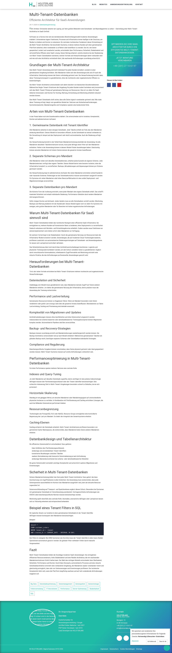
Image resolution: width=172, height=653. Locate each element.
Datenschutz (114, 649)
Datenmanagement (65, 584)
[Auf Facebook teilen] (109, 85)
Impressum (104, 649)
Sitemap (139, 649)
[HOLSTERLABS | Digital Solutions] (41, 4)
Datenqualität (80, 584)
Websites (103, 4)
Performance (65, 589)
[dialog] (150, 637)
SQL (32, 594)
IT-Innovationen (51, 589)
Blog (94, 4)
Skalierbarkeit (94, 589)
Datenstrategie (93, 584)
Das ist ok (162, 641)
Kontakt (139, 4)
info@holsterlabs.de (124, 628)
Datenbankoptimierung (47, 25)
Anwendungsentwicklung (121, 4)
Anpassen (135, 641)
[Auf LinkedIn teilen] (114, 85)
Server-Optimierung (79, 589)
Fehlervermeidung (37, 589)
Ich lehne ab (152, 641)
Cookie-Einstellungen (127, 649)
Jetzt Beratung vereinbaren (124, 59)
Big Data (34, 584)
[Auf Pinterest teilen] (119, 85)
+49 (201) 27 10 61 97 (124, 65)
